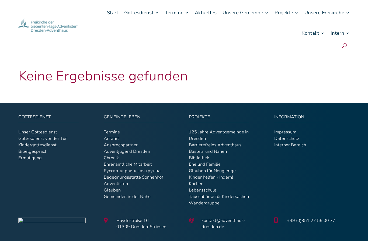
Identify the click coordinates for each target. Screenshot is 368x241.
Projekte (284, 12)
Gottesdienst (139, 12)
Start (112, 12)
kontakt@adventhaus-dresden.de (223, 223)
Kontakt (310, 33)
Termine (174, 12)
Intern (337, 33)
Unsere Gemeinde (243, 12)
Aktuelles (206, 12)
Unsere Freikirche (324, 12)
